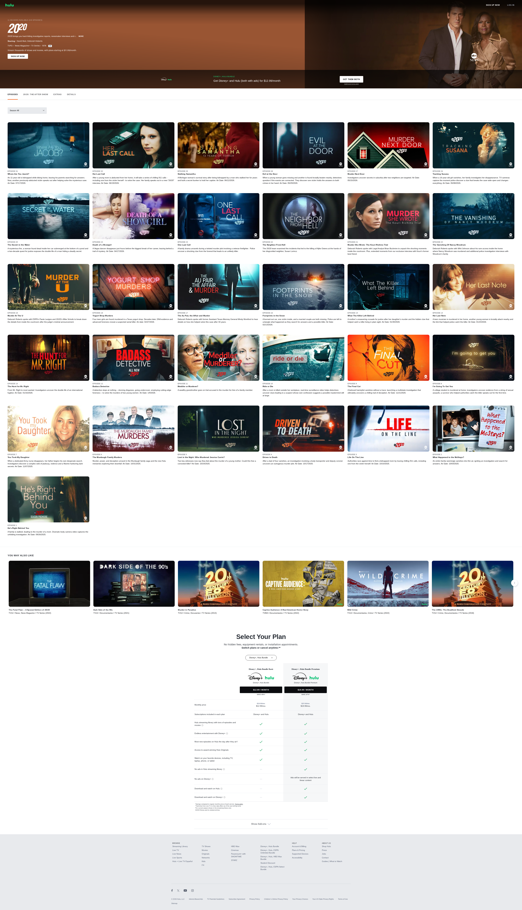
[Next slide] (514, 583)
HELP (294, 843)
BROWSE (176, 843)
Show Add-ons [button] (258, 824)
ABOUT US (326, 843)
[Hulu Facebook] (174, 890)
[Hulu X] (180, 890)
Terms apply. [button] (239, 804)
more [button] (81, 36)
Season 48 (14, 110)
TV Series (35, 46)
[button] (13, 94)
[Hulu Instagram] (192, 890)
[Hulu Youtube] (187, 890)
